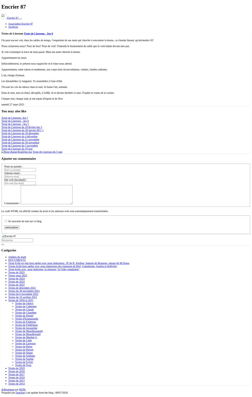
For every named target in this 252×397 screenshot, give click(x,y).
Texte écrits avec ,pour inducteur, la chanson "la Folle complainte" (44, 269)
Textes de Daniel (24, 315)
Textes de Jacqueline (26, 328)
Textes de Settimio (25, 355)
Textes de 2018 (16, 371)
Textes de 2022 (16, 284)
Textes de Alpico (24, 303)
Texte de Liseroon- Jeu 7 (14, 117)
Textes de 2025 (16, 272)
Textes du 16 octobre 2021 (22, 297)
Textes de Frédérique (26, 325)
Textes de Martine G (26, 337)
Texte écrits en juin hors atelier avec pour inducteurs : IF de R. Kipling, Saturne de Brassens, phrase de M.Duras (68, 263)
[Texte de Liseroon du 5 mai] (16, 151)
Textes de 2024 (16, 278)
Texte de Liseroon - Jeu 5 (15, 124)
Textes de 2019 (16, 368)
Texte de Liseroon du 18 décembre (20, 133)
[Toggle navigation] (20, 18)
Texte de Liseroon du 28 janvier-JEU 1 (22, 130)
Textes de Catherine (26, 306)
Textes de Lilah (23, 340)
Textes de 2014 (16, 383)
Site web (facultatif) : (15, 179)
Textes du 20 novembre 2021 (24, 291)
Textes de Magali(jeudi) (28, 334)
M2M (22, 389)
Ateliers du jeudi (17, 257)
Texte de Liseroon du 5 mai (47, 151)
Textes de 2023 (16, 281)
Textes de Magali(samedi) (29, 331)
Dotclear (20, 392)
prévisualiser (11, 227)
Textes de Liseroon (25, 343)
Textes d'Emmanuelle (26, 318)
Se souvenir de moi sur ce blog (24, 221)
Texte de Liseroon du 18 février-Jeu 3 (21, 127)
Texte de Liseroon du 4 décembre (19, 136)
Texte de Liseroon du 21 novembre (20, 139)
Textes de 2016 (16, 377)
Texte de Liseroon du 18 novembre (20, 142)
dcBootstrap (7, 389)
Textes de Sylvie (24, 362)
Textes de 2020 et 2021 (20, 300)
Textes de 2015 (16, 380)
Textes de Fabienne (25, 321)
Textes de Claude (24, 309)
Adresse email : (12, 173)
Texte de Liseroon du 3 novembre (19, 145)
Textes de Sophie (24, 359)
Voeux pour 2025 (17, 275)
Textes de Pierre (23, 346)
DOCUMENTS (17, 260)
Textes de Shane (24, 352)
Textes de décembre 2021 (22, 287)
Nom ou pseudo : (13, 166)
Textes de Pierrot (24, 349)
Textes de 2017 (16, 374)
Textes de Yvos (23, 365)
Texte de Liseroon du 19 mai (16, 148)
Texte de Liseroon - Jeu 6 (38, 33)
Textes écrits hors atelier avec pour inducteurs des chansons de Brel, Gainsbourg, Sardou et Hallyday (62, 266)
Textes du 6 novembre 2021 (23, 294)
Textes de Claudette (25, 312)
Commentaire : (12, 203)
